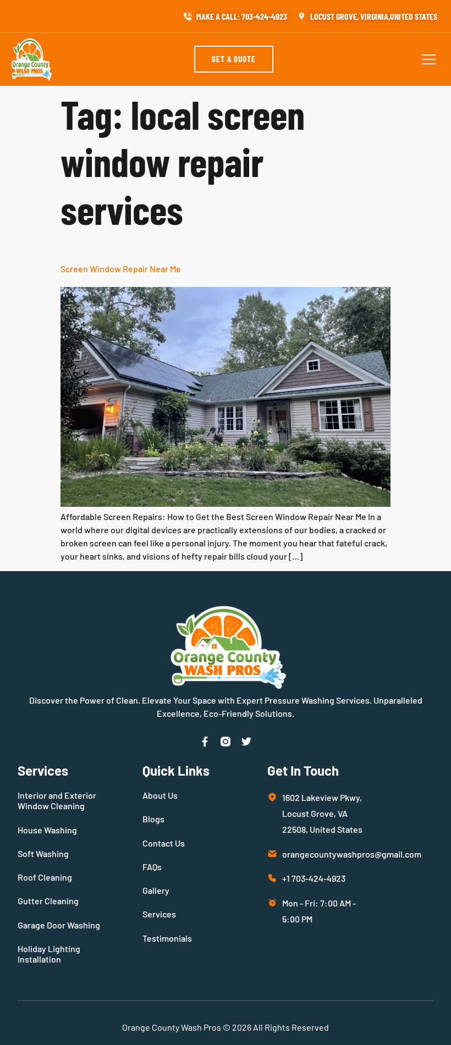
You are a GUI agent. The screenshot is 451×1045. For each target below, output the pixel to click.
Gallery (155, 890)
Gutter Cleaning (48, 900)
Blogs (153, 819)
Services (159, 914)
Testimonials (167, 938)
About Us (160, 795)
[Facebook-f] (205, 742)
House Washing (47, 830)
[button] (429, 59)
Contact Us (163, 843)
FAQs (152, 866)
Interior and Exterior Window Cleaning (57, 800)
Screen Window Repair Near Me (121, 268)
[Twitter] (246, 742)
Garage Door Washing (59, 925)
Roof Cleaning (45, 877)
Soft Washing (43, 853)
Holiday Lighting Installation (49, 953)
